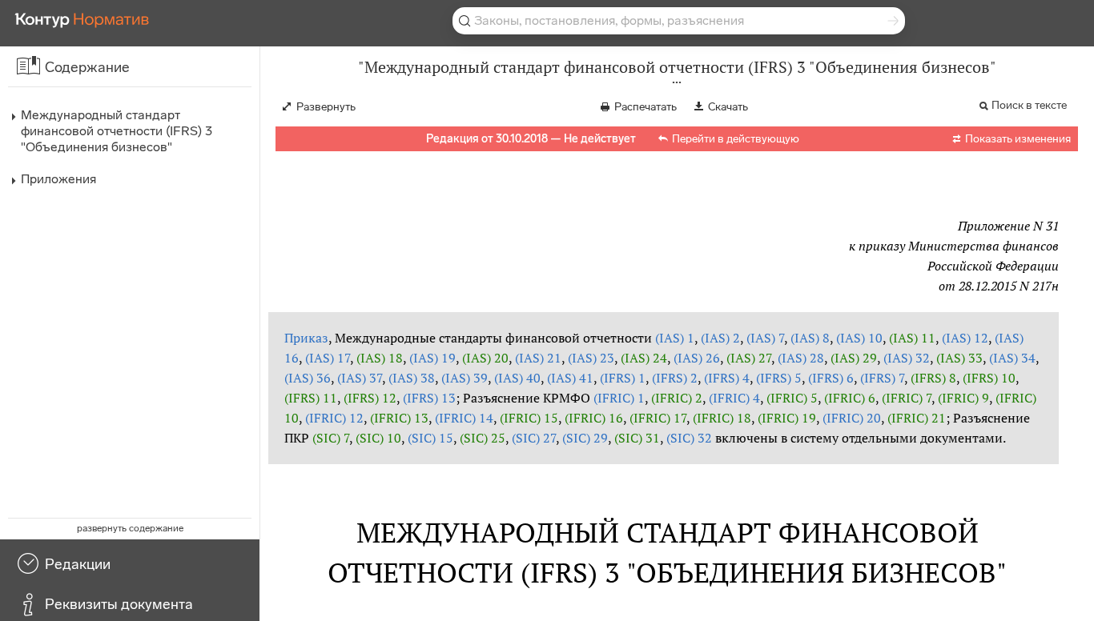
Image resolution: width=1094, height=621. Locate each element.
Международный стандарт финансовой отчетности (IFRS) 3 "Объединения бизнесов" (116, 130)
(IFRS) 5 (779, 378)
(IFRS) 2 (675, 378)
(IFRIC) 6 (849, 398)
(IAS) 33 (959, 358)
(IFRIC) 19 (787, 418)
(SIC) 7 (330, 438)
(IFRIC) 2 (676, 398)
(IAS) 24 (644, 358)
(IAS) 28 (801, 358)
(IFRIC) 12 (334, 418)
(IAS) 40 (517, 378)
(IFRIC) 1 (619, 398)
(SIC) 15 (430, 438)
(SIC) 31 (637, 438)
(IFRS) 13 (429, 398)
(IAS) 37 (359, 378)
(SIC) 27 (534, 438)
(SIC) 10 (378, 438)
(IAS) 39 (464, 378)
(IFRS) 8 (933, 378)
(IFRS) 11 (310, 398)
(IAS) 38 (411, 378)
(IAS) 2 (720, 338)
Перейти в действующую (735, 139)
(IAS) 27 (748, 358)
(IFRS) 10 (989, 378)
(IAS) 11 (912, 338)
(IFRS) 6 (831, 378)
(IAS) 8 (810, 338)
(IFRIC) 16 (594, 418)
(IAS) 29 (854, 358)
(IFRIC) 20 (852, 418)
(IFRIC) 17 (657, 418)
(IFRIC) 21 (916, 418)
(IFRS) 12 (370, 398)
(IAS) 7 (765, 338)
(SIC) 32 (689, 438)
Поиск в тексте (1029, 105)
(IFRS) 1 (623, 378)
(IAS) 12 (965, 338)
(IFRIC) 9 (963, 398)
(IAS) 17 (327, 358)
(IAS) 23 (591, 358)
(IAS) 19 (432, 358)
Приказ (306, 338)
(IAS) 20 (485, 358)
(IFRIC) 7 (906, 398)
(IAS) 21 (538, 358)
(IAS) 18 (379, 358)
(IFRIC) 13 (399, 418)
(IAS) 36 (307, 378)
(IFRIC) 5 (792, 398)
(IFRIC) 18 (722, 418)
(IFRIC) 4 (734, 398)
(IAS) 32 (906, 358)
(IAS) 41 (570, 378)
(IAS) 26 (697, 358)
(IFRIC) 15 (529, 418)
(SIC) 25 (482, 438)
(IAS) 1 (674, 338)
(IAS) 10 (859, 338)
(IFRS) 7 (882, 378)
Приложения (58, 178)
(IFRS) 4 (727, 378)
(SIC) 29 (585, 438)
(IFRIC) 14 (464, 418)
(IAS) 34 (1012, 358)
